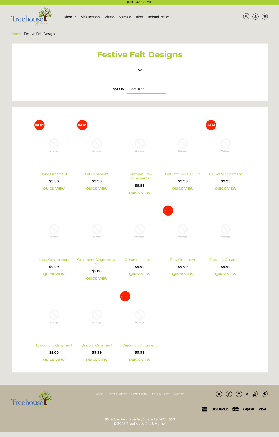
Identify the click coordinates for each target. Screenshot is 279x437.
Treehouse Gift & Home (145, 424)
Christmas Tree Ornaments (139, 176)
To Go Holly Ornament (54, 345)
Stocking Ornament (225, 260)
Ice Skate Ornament (225, 174)
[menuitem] (70, 16)
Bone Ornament (53, 174)
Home (16, 34)
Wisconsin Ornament (140, 345)
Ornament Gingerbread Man (96, 262)
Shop (68, 16)
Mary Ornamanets (54, 260)
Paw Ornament (182, 260)
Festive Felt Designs (40, 34)
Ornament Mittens (140, 260)
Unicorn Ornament (97, 345)
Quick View (54, 189)
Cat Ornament (97, 174)
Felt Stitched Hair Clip (183, 174)
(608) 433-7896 (139, 2)
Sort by (118, 89)
